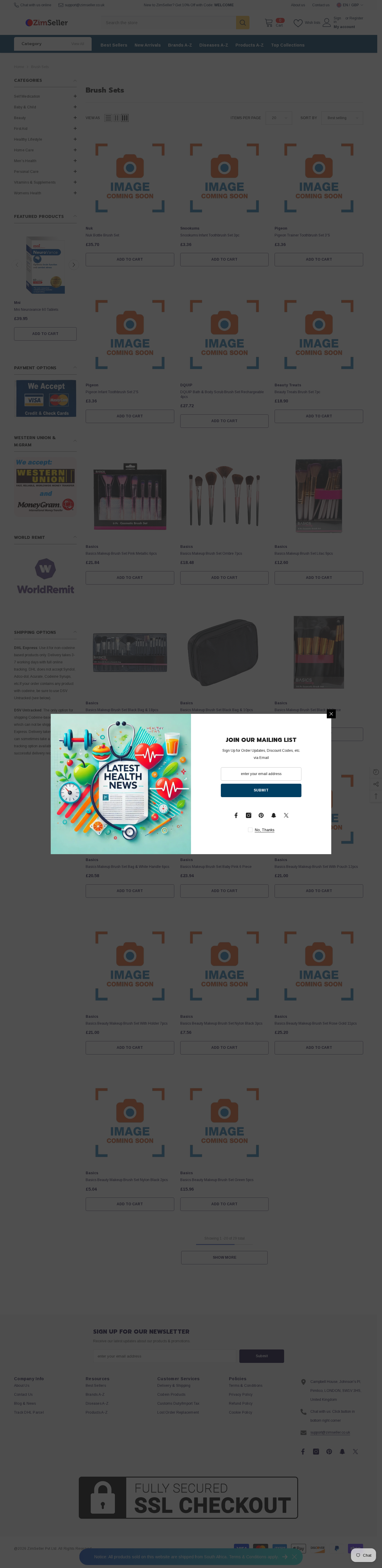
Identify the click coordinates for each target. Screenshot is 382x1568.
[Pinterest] (261, 815)
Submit (261, 790)
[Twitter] (286, 815)
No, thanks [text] (265, 830)
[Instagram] (248, 815)
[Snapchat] (273, 815)
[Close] (331, 713)
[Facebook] (236, 815)
